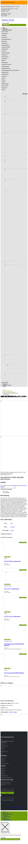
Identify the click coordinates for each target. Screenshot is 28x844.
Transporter (4, 76)
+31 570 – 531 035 (13, 712)
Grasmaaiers (4, 37)
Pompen (3, 81)
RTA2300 (3, 486)
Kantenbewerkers (5, 45)
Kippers (3, 78)
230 (11, 533)
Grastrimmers (5, 43)
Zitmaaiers (4, 35)
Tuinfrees (4, 50)
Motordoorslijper (5, 83)
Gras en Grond (5, 31)
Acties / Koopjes (5, 382)
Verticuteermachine (6, 47)
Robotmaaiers (5, 33)
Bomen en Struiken (6, 52)
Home (2, 739)
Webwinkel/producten (4, 745)
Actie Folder (3, 747)
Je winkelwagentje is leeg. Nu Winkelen (10, 839)
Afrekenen (2, 761)
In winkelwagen (7, 556)
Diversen (4, 79)
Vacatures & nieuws (7, 385)
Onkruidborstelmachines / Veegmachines (10, 70)
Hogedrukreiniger (5, 66)
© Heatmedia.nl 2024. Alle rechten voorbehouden (14, 807)
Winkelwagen (3, 759)
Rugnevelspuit (5, 62)
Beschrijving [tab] (5, 491)
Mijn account (3, 757)
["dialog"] (14, 832)
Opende (12, 530)
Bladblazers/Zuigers (6, 68)
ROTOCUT (24, 485)
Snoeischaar (4, 58)
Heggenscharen (5, 56)
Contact (4, 386)
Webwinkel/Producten (7, 29)
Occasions (5, 815)
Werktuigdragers (5, 74)
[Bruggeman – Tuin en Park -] (8, 20)
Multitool (3, 60)
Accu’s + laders (5, 85)
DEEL (20, 485)
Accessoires (4, 87)
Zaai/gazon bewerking (6, 39)
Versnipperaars (5, 48)
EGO (11, 523)
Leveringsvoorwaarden (5, 763)
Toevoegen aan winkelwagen (6, 489)
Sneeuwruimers (5, 72)
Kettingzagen (4, 54)
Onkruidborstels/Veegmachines (6, 777)
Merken (3, 89)
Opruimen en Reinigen (6, 64)
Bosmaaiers (4, 41)
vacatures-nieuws (6, 816)
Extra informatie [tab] (6, 492)
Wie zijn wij (3, 743)
